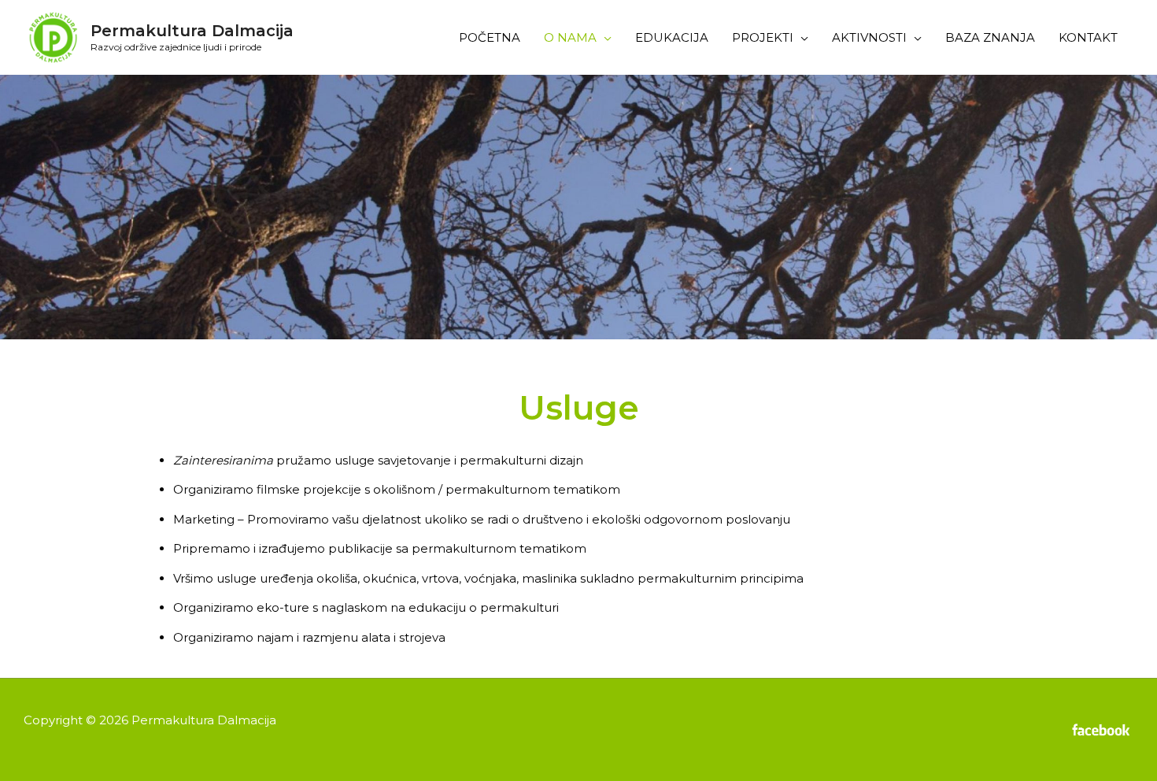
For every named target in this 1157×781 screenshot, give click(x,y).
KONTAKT (1088, 37)
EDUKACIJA (671, 37)
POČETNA (489, 37)
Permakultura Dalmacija (192, 30)
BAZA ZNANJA (990, 37)
